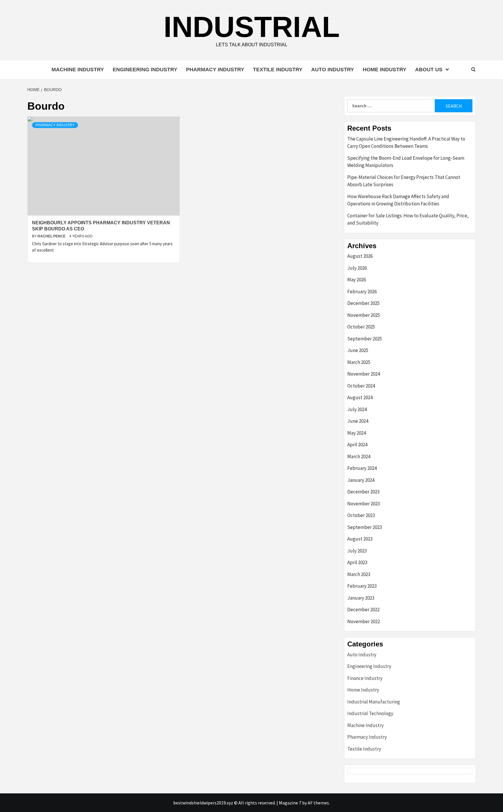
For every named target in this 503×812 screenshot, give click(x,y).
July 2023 (357, 551)
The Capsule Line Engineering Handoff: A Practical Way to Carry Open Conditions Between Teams (406, 143)
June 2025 (357, 350)
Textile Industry (277, 69)
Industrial (252, 26)
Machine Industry (78, 69)
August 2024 (360, 397)
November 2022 (363, 621)
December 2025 (363, 303)
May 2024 (356, 433)
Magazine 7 (290, 803)
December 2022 (363, 609)
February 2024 (362, 468)
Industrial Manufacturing (373, 702)
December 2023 (363, 491)
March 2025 (358, 362)
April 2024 (357, 444)
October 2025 (361, 327)
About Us (428, 69)
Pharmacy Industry (215, 69)
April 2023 (357, 562)
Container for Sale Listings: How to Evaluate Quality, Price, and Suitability (408, 219)
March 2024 (358, 456)
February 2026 (362, 291)
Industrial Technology (370, 713)
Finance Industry (364, 678)
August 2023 (360, 539)
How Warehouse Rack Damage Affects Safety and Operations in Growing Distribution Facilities (398, 200)
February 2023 (362, 586)
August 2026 (360, 256)
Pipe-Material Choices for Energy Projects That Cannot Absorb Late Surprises (403, 181)
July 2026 (357, 268)
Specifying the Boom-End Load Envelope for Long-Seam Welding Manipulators (405, 162)
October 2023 (361, 515)
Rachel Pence (52, 236)
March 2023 (358, 574)
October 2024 (361, 386)
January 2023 (360, 598)
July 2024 (357, 409)
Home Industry (384, 69)
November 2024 (363, 374)
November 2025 (363, 315)
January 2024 (360, 480)
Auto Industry (332, 69)
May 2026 (356, 279)
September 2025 (364, 338)
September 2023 (364, 527)
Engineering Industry (145, 69)
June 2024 (357, 421)
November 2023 (363, 503)
